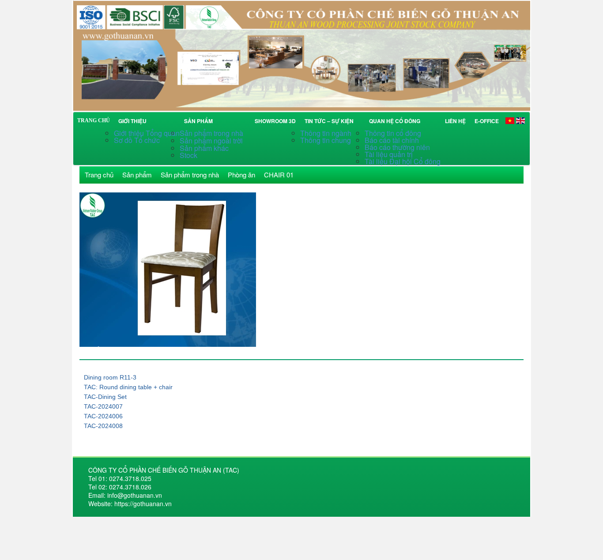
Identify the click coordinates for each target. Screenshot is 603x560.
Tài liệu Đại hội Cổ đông (403, 161)
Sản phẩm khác (204, 148)
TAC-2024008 (103, 425)
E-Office (487, 121)
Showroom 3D (275, 121)
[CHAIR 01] (301, 54)
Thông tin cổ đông (393, 133)
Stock (188, 155)
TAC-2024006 (103, 416)
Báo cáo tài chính (392, 140)
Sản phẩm (199, 121)
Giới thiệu (132, 121)
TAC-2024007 (103, 406)
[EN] (520, 120)
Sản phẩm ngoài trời (212, 140)
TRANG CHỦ (93, 120)
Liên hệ (455, 121)
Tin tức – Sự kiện (330, 121)
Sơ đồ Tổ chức (137, 140)
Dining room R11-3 (110, 377)
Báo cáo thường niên (397, 147)
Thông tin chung (325, 140)
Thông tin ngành (325, 133)
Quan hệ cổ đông (396, 121)
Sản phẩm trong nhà (212, 133)
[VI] (509, 120)
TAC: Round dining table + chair (128, 387)
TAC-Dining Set (105, 396)
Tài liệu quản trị (389, 154)
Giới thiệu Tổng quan (147, 133)
